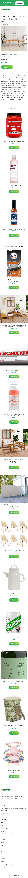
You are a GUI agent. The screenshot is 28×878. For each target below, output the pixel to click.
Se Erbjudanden (19, 3)
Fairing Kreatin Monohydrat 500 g (14, 141)
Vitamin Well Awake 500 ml (14, 185)
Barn (2, 825)
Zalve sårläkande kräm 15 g (14, 370)
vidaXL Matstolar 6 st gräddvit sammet (14, 550)
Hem (2, 21)
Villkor (3, 861)
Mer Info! (7, 67)
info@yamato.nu (5, 813)
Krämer (15, 54)
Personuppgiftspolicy (7, 864)
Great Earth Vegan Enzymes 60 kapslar (14, 681)
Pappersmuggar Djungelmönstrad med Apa (14, 726)
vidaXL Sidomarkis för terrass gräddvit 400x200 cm (14, 505)
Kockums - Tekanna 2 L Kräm (14, 594)
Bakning (3, 822)
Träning (3, 842)
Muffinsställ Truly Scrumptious (14, 770)
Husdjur (3, 837)
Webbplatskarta (5, 867)
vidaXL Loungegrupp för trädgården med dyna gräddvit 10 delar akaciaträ (14, 325)
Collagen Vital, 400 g (14, 638)
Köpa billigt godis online (7, 834)
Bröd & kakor (4, 828)
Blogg (3, 855)
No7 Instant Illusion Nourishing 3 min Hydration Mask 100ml (14, 415)
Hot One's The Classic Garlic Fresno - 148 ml (14, 229)
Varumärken (4, 845)
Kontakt (3, 858)
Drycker (3, 831)
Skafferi (10, 54)
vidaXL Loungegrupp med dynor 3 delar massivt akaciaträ (14, 460)
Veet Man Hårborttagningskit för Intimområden (14, 280)
